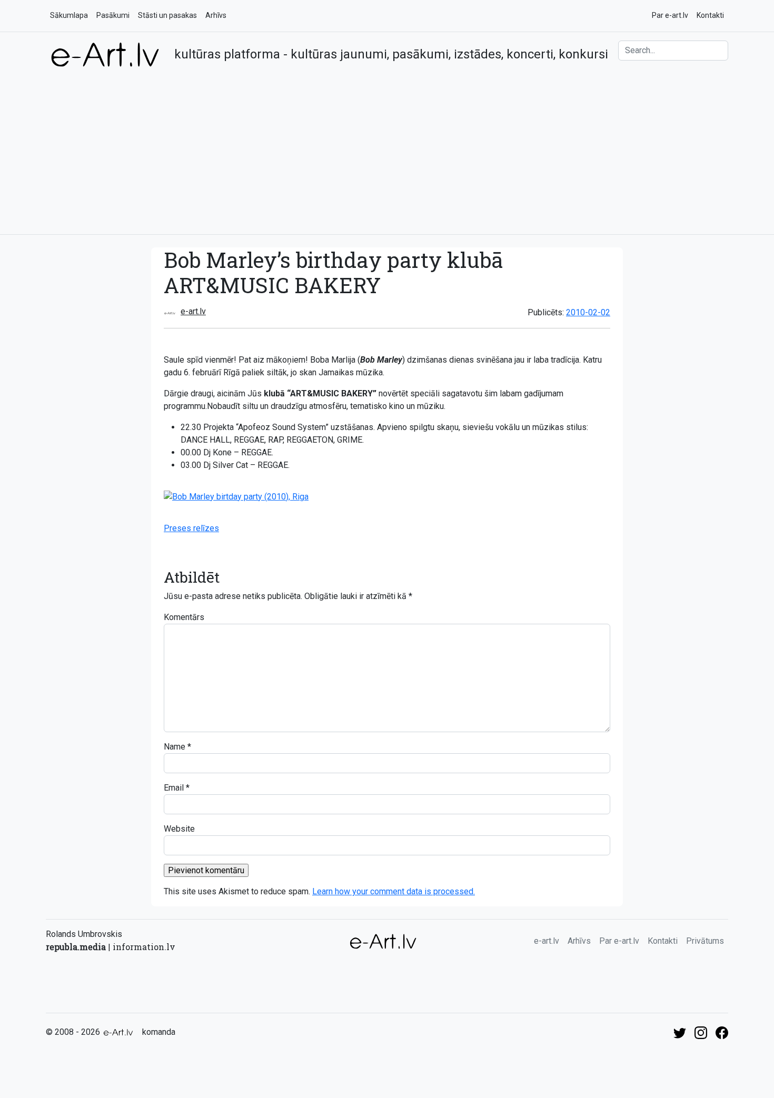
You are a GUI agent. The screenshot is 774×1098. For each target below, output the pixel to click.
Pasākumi (113, 15)
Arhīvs (215, 15)
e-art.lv (193, 311)
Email (174, 788)
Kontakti (710, 15)
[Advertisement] (387, 147)
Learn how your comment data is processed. (393, 891)
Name (174, 747)
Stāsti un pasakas (167, 15)
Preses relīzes (191, 528)
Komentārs (184, 617)
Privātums (705, 941)
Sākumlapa (69, 15)
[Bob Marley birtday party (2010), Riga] (236, 496)
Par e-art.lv (670, 15)
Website (179, 829)
